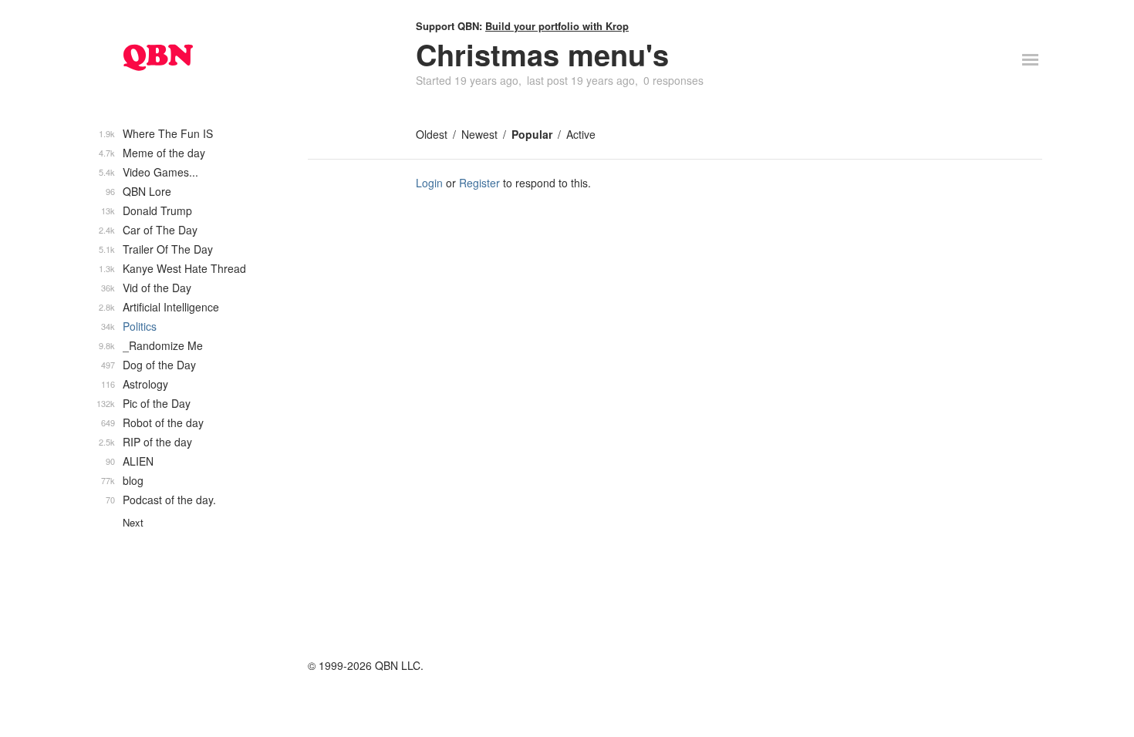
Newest (479, 134)
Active (581, 134)
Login (429, 182)
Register (479, 182)
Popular (531, 134)
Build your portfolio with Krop (557, 26)
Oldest (431, 134)
